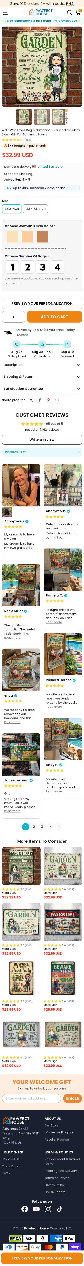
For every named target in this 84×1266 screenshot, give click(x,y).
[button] (11, 140)
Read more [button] (54, 622)
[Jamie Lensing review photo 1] (21, 754)
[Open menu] (5, 12)
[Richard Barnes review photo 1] (63, 654)
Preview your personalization (42, 1258)
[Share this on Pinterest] (48, 400)
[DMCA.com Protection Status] (15, 1238)
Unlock (73, 1098)
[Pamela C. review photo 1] (63, 570)
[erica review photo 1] (21, 670)
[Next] (79, 67)
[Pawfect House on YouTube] (36, 1209)
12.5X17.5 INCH (35, 209)
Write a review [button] (42, 439)
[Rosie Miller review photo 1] (21, 585)
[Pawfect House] (41, 12)
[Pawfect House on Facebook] (24, 1209)
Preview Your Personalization (42, 303)
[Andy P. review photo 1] (63, 739)
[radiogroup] (42, 237)
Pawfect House (36, 1228)
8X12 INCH (11, 209)
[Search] (69, 12)
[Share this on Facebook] (40, 400)
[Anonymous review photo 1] (21, 485)
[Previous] (5, 67)
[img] (13, 527)
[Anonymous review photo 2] (7, 512)
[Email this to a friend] (57, 400)
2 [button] (34, 827)
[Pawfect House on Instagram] (48, 1209)
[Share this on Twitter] (31, 400)
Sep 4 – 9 (22, 179)
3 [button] (42, 827)
